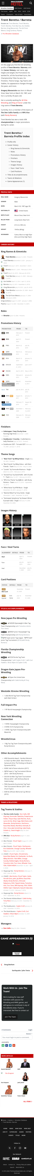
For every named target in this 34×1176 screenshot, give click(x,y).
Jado (14, 878)
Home (5, 1128)
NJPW (11, 11)
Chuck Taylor (17, 841)
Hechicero (25, 823)
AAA (15, 11)
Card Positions (16, 171)
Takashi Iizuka (19, 883)
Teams (3, 14)
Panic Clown (21, 1096)
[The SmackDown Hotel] (17, 3)
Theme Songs (16, 161)
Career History (12, 145)
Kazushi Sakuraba (26, 888)
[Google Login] (14, 1045)
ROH (19, 11)
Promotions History (18, 155)
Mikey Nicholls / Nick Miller (12, 859)
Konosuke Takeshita (17, 816)
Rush (28, 819)
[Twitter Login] (10, 1045)
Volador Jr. (7, 830)
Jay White (20, 878)
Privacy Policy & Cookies (24, 1164)
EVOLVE (8, 365)
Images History (16, 165)
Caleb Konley (26, 898)
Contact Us (11, 1164)
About (5, 1164)
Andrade (25, 826)
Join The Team (10, 1017)
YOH (4, 865)
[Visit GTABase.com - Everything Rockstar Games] (16, 1158)
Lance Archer (7, 821)
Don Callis (23, 814)
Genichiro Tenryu (6, 1096)
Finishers (14, 158)
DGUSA (8, 371)
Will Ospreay (19, 885)
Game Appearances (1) (16, 181)
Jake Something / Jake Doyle (21, 828)
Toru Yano (17, 863)
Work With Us (20, 1167)
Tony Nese (7, 901)
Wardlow (19, 826)
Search (12, 1167)
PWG (7, 345)
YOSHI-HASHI (11, 865)
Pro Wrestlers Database (11, 34)
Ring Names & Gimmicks (20, 148)
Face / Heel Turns (17, 168)
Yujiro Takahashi (14, 888)
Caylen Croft (20, 906)
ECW (28, 11)
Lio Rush (29, 856)
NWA (7, 375)
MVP (18, 1069)
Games (21, 1132)
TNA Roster (4, 11)
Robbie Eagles (14, 861)
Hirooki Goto (23, 854)
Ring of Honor (17, 103)
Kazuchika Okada (9, 826)
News (11, 1128)
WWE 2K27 (27, 1128)
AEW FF (5, 1132)
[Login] (3, 1045)
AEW (7, 333)
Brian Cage (16, 821)
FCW (7, 415)
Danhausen (26, 846)
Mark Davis (25, 821)
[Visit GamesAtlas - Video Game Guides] (26, 1158)
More (23, 1135)
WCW (24, 11)
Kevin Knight (15, 830)
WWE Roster (18, 8)
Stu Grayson (5, 1082)
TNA (7, 389)
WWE (7, 396)
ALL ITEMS (27, 1102)
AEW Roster (27, 8)
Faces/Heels (27, 14)
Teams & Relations (14, 178)
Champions (9, 14)
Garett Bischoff (6, 1069)
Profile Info (11, 142)
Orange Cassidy (19, 849)
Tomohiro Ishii (8, 863)
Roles (13, 152)
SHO (12, 883)
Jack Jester (20, 1082)
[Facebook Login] (6, 1045)
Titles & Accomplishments (17, 175)
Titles (18, 1135)
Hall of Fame (18, 14)
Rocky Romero (10, 115)
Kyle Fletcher (22, 819)
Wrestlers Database (7, 8)
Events (11, 1135)
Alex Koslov (13, 876)
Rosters (28, 1132)
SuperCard (13, 1132)
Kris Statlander (8, 849)
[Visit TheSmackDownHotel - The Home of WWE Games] (6, 1158)
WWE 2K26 (18, 1128)
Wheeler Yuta (26, 863)
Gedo (29, 876)
